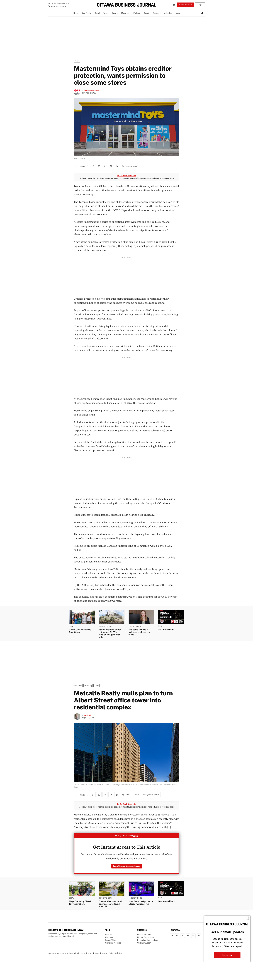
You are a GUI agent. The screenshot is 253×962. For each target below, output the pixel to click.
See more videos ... (167, 629)
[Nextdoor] (199, 935)
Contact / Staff (110, 940)
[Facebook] (104, 166)
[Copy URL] (92, 166)
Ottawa (76, 61)
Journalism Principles (113, 943)
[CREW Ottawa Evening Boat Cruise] (82, 617)
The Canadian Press (91, 91)
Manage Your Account (145, 937)
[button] (202, 13)
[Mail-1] (172, 935)
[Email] (98, 166)
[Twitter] (183, 935)
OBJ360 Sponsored (105, 626)
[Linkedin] (116, 166)
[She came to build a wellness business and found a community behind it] (141, 617)
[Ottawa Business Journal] (126, 5)
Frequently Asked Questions (147, 940)
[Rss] (193, 935)
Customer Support (144, 943)
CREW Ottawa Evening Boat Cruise (80, 630)
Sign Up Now (227, 955)
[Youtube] (188, 935)
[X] (110, 166)
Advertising (109, 937)
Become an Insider (144, 935)
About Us (108, 935)
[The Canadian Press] (78, 92)
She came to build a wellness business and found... (139, 632)
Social (71, 626)
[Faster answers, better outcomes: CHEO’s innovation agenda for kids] (112, 617)
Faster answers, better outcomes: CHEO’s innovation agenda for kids (110, 633)
